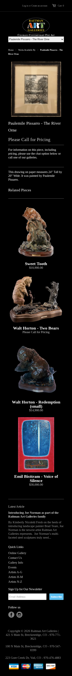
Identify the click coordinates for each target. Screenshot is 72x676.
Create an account (39, 5)
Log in (25, 5)
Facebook (11, 615)
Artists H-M (15, 577)
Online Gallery (17, 553)
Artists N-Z (15, 581)
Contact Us (15, 557)
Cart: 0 (61, 5)
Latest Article (16, 506)
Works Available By (27, 50)
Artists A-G (15, 572)
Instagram (19, 615)
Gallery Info (15, 562)
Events (12, 567)
